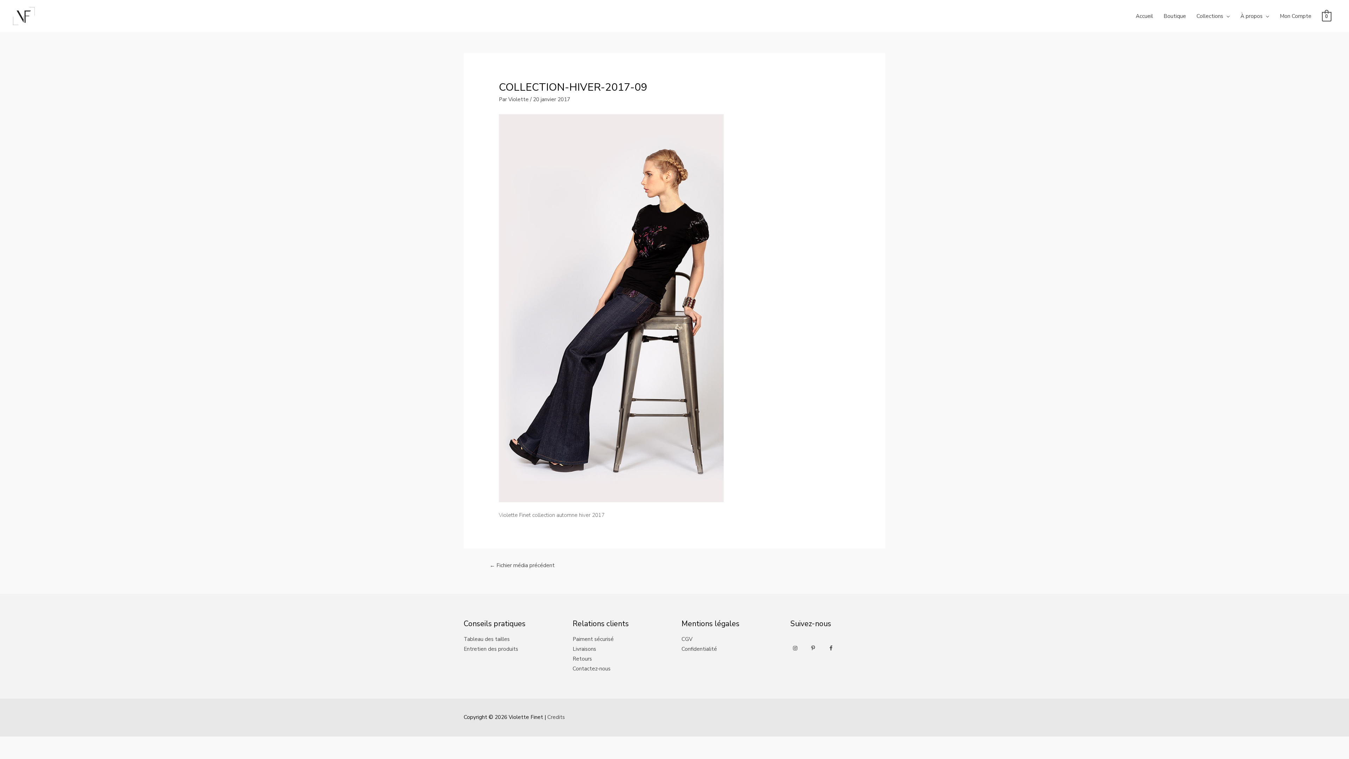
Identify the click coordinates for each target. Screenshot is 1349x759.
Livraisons (584, 649)
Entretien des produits (491, 649)
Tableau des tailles (487, 639)
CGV (687, 639)
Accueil (1144, 16)
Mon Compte (1295, 16)
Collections (1210, 16)
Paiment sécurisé (593, 639)
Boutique (1175, 16)
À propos (1251, 16)
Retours (582, 658)
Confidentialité (699, 649)
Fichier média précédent (522, 565)
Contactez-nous (592, 668)
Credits (556, 717)
